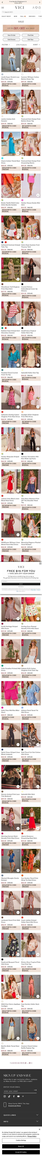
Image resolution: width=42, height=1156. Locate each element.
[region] (21, 1141)
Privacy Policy (32, 1136)
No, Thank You (21, 586)
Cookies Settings (21, 1140)
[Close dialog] (40, 563)
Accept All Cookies (21, 1152)
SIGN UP (21, 584)
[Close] (39, 1129)
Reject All (21, 1146)
